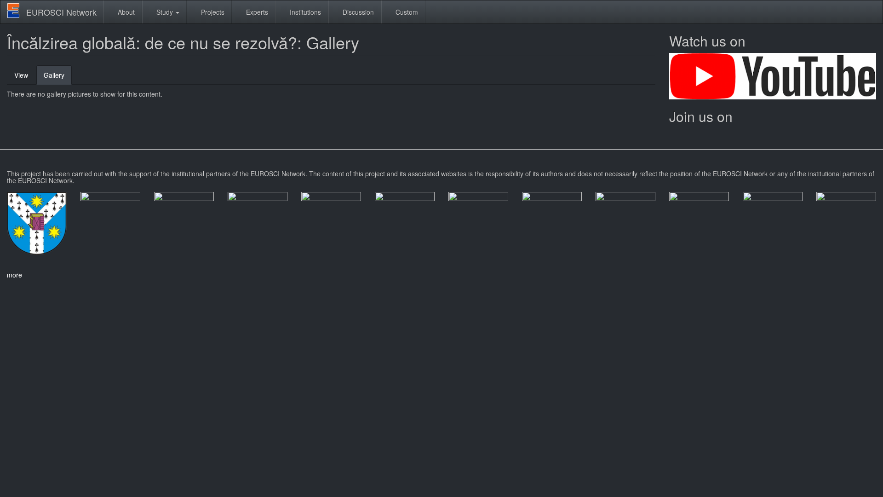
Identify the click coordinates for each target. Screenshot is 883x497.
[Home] (16, 10)
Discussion (357, 12)
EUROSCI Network (61, 12)
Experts (256, 12)
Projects (211, 12)
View (21, 75)
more (14, 274)
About (125, 12)
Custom (406, 12)
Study (165, 12)
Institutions (304, 12)
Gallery (58, 77)
